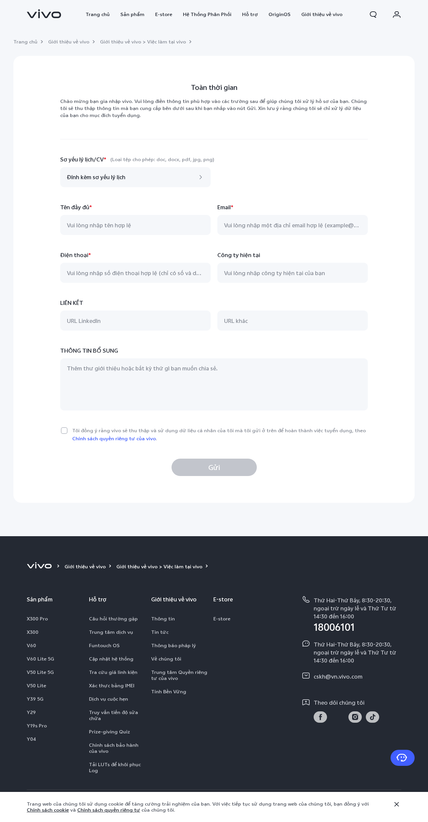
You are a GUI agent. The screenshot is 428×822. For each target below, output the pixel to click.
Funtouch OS (104, 645)
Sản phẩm (132, 14)
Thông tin (163, 619)
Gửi (214, 467)
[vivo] (40, 566)
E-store (163, 14)
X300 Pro (37, 619)
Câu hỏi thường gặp (113, 619)
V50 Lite (36, 686)
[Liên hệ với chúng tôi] (403, 758)
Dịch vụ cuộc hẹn (108, 699)
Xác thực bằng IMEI (111, 686)
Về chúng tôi (166, 659)
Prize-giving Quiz (109, 732)
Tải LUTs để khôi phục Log (115, 767)
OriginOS (280, 14)
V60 (31, 645)
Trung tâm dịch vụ (111, 632)
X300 (32, 632)
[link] (44, 13)
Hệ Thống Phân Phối (207, 14)
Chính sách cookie (48, 810)
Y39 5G (35, 699)
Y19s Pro (37, 726)
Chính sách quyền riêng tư (108, 810)
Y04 (31, 739)
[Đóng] (396, 804)
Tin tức (160, 632)
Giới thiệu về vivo (321, 14)
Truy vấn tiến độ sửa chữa (113, 715)
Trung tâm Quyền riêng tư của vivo (179, 675)
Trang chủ (98, 14)
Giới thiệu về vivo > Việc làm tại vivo (143, 42)
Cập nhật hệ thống (111, 659)
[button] (373, 14)
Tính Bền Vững (168, 692)
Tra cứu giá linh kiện (113, 672)
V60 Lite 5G (40, 659)
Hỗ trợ (250, 14)
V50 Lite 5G (40, 672)
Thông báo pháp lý (173, 645)
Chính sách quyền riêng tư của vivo (114, 439)
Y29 (31, 712)
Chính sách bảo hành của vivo (113, 748)
